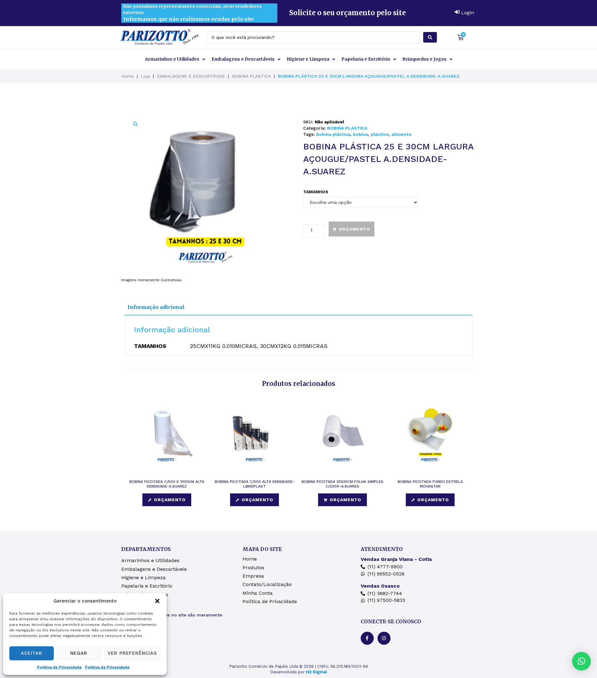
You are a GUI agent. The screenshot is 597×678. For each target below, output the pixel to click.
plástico (380, 134)
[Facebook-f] (367, 638)
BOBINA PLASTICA (251, 76)
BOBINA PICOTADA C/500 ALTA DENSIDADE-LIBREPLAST (254, 483)
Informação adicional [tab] (156, 307)
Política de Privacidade (59, 667)
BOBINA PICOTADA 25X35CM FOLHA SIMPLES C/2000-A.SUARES (342, 483)
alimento (401, 134)
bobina (360, 134)
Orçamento (354, 229)
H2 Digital (316, 672)
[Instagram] (384, 638)
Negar (78, 653)
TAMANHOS (315, 191)
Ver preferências (132, 653)
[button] (157, 601)
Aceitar (31, 653)
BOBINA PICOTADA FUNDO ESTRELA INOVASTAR (430, 483)
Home (127, 76)
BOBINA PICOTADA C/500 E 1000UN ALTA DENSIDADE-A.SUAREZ (166, 483)
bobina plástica (333, 134)
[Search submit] (430, 37)
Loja (145, 76)
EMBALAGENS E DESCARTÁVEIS (191, 76)
